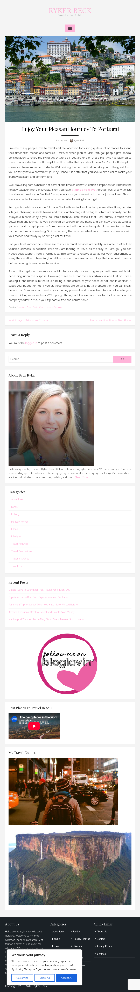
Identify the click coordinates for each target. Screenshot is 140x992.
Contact (101, 939)
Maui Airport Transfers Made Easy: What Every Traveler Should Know (46, 619)
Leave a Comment (54, 307)
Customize (22, 978)
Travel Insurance (20, 558)
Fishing (15, 514)
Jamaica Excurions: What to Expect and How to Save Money (42, 612)
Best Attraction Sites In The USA (109, 320)
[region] (44, 967)
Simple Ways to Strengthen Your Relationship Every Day (39, 589)
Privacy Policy (104, 946)
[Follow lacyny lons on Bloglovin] (70, 693)
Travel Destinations (34, 307)
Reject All (44, 978)
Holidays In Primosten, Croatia (30, 320)
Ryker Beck (79, 140)
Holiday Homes (20, 521)
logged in (31, 343)
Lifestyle (15, 536)
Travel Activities (19, 543)
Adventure (21, 307)
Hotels (14, 529)
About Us (102, 931)
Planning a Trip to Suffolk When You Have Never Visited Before (43, 604)
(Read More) (81, 477)
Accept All (66, 978)
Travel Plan (17, 566)
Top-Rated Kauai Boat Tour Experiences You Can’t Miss (38, 597)
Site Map (101, 953)
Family (14, 507)
